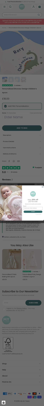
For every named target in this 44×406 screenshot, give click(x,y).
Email (24, 206)
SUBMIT (33, 211)
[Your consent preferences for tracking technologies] (3, 402)
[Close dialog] (42, 187)
